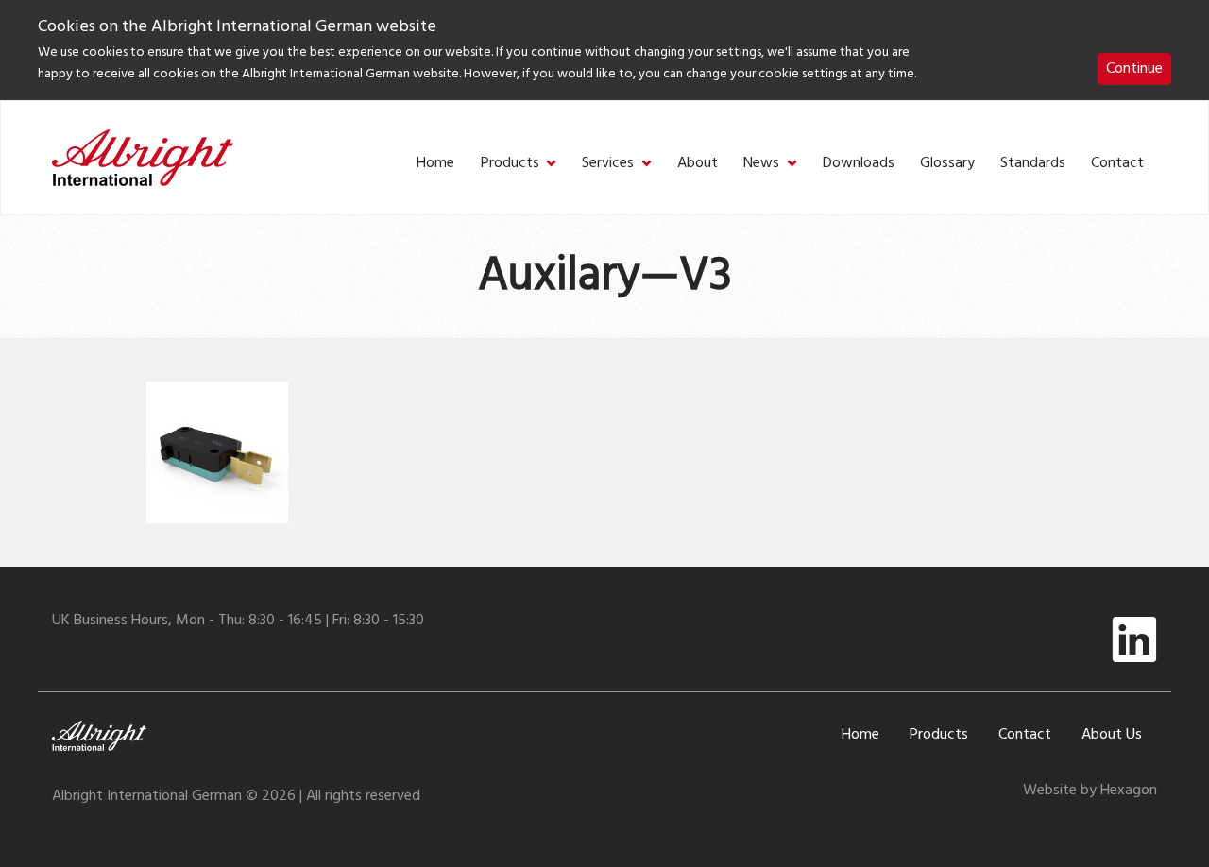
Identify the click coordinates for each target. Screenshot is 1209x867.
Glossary (947, 164)
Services (608, 164)
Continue (1134, 69)
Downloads (858, 164)
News (761, 164)
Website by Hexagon (1090, 790)
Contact (1117, 164)
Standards (1032, 164)
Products (510, 164)
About (697, 164)
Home (435, 164)
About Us (1111, 734)
